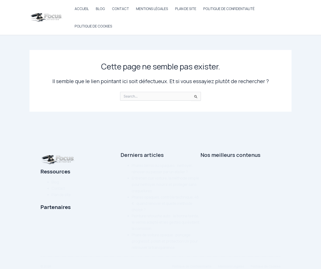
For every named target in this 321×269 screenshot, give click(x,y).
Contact (120, 8)
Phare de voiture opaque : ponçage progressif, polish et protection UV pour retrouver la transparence (165, 241)
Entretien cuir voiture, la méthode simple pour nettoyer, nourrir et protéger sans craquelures (165, 184)
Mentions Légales (152, 8)
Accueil (82, 8)
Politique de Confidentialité (229, 8)
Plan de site (185, 8)
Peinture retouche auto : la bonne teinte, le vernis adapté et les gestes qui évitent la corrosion (165, 222)
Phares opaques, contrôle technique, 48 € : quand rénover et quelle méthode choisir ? (165, 203)
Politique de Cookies (93, 26)
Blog (100, 8)
